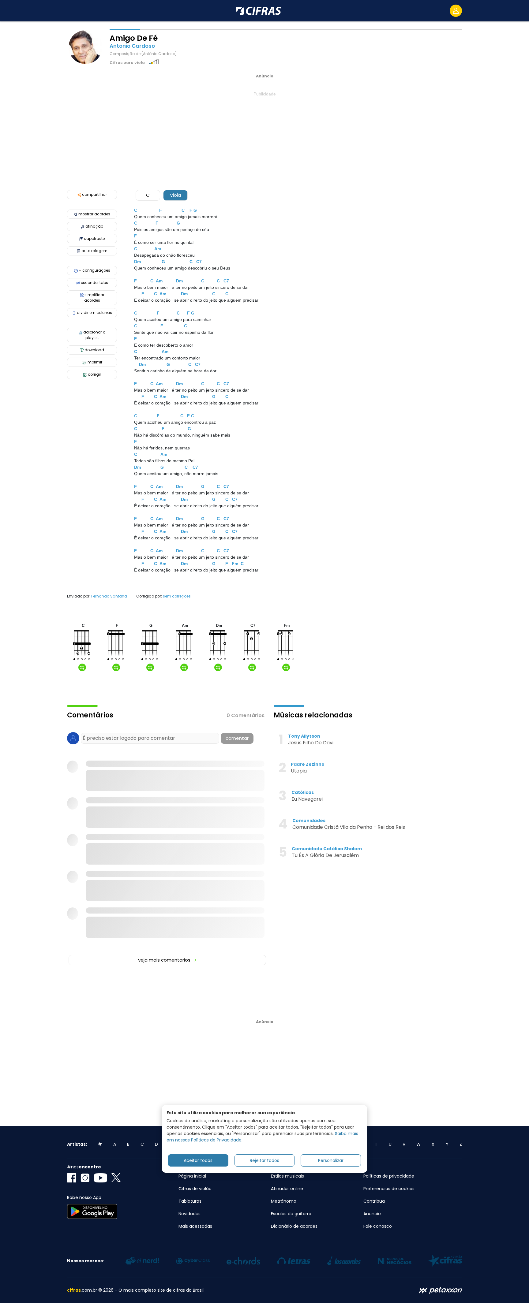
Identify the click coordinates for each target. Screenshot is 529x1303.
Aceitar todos (198, 1160)
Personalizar (330, 1160)
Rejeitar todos (264, 1160)
